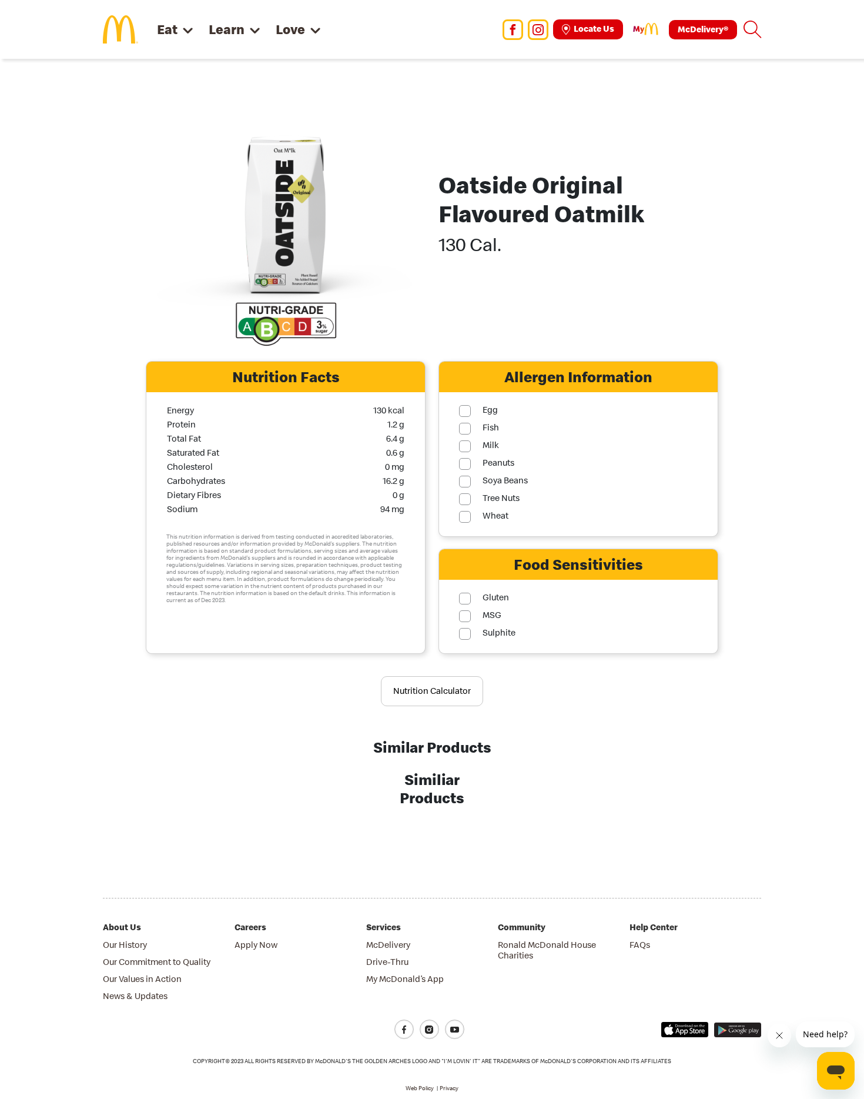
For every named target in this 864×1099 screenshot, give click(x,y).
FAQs (639, 944)
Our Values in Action (142, 978)
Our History (125, 944)
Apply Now (256, 944)
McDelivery (388, 944)
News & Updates (135, 995)
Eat (167, 29)
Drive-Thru (387, 961)
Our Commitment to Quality (156, 961)
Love (290, 29)
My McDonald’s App (405, 978)
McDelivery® (703, 29)
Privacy (449, 1088)
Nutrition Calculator (432, 690)
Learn (227, 29)
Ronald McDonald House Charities (547, 950)
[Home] (120, 28)
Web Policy (420, 1088)
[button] (752, 29)
